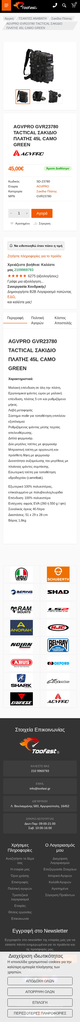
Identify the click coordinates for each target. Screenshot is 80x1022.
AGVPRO (42, 186)
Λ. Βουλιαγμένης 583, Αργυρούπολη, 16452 (40, 806)
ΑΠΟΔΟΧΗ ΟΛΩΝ (40, 981)
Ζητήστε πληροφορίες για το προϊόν (34, 256)
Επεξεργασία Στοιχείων (60, 869)
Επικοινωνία (20, 918)
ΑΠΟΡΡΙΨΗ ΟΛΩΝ (40, 992)
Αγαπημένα (60, 888)
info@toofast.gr (40, 788)
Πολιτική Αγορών (37, 320)
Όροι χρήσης (20, 875)
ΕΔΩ (11, 297)
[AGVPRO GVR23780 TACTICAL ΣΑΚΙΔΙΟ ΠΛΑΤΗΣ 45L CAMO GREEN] (40, 66)
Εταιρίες (20, 905)
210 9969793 (40, 771)
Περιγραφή (15, 318)
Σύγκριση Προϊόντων (60, 895)
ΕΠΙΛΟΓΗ (40, 1002)
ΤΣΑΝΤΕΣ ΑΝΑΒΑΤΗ (33, 18)
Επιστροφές (20, 882)
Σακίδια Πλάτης (61, 18)
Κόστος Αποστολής (63, 320)
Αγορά (41, 213)
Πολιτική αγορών (20, 888)
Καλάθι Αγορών (60, 882)
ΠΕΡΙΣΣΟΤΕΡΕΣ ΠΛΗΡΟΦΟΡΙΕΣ (40, 1013)
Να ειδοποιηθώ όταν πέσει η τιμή (38, 245)
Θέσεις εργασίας (20, 912)
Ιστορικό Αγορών (60, 875)
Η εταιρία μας (20, 869)
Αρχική (9, 18)
